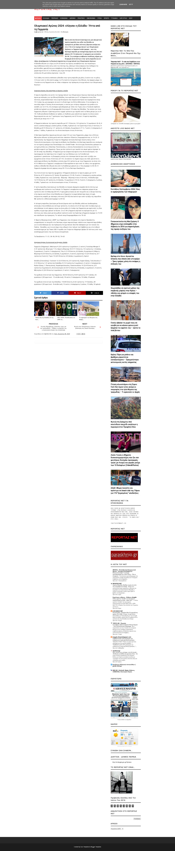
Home (39, 18)
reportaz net (40, 32)
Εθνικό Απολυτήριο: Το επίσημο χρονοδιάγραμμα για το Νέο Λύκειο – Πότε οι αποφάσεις (124, 574)
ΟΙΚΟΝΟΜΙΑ (91, 18)
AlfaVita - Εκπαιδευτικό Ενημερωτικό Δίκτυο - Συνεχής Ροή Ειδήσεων (124, 570)
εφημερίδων (128, 719)
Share (62, 293)
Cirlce (97, 293)
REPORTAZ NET (47, 9)
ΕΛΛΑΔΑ (46, 18)
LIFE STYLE (123, 18)
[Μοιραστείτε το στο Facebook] (82, 334)
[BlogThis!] (79, 334)
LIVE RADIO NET (118, 611)
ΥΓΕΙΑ (99, 18)
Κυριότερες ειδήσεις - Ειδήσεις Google (125, 597)
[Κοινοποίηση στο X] (81, 334)
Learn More (123, 4)
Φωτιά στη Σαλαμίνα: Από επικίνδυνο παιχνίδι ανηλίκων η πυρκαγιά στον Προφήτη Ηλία (124, 424)
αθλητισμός (65, 32)
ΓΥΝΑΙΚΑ (114, 18)
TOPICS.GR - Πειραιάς (119, 623)
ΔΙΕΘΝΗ (72, 18)
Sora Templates (84, 847)
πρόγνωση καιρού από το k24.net (124, 746)
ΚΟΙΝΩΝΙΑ (63, 18)
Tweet (45, 293)
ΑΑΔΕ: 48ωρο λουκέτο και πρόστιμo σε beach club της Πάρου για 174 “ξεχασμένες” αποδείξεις (125, 490)
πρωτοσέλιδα (122, 719)
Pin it (79, 293)
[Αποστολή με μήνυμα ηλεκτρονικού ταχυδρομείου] (77, 334)
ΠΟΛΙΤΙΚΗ (81, 18)
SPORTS (106, 18)
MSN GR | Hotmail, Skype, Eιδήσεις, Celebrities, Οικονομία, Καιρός (124, 671)
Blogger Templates (96, 847)
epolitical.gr (116, 651)
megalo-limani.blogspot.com (122, 637)
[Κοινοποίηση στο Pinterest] (84, 334)
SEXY (130, 18)
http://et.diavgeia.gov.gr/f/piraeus (121, 762)
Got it (131, 4)
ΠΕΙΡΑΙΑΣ (54, 18)
